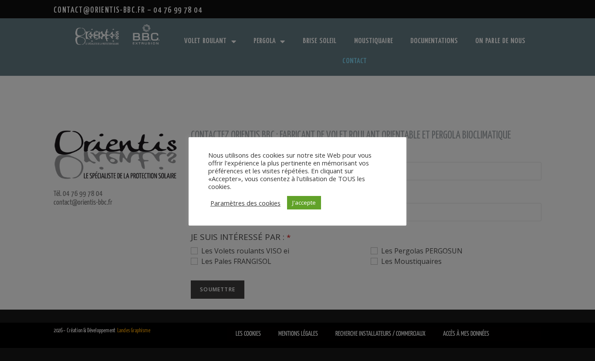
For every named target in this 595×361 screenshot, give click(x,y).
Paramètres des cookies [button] (245, 203)
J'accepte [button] (304, 202)
